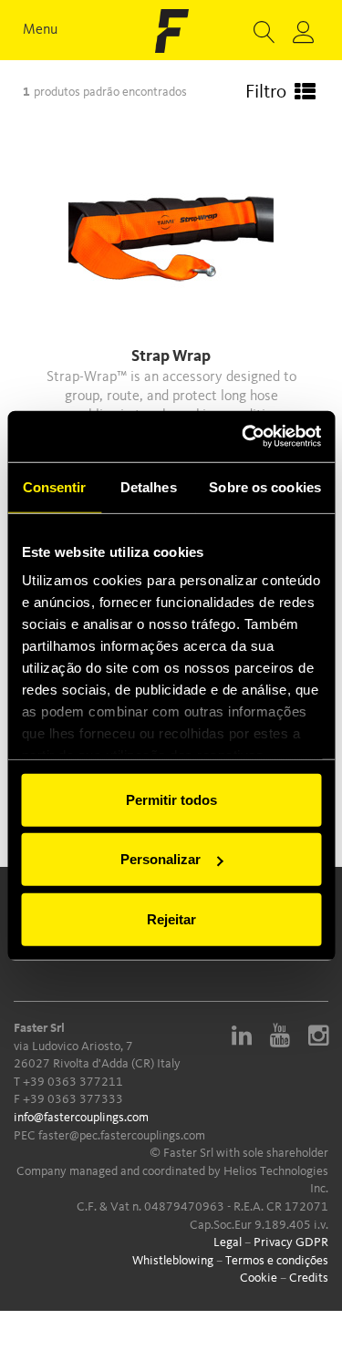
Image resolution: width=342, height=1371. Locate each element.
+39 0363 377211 (73, 1082)
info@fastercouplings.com (81, 1117)
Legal (227, 1242)
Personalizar (160, 859)
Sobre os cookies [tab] (265, 486)
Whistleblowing (172, 1260)
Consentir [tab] (55, 486)
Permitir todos (171, 799)
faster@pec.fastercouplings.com (121, 1135)
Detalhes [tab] (148, 486)
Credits (308, 1278)
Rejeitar (171, 918)
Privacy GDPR (291, 1242)
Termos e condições (276, 1260)
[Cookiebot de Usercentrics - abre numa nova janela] (243, 436)
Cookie (258, 1278)
